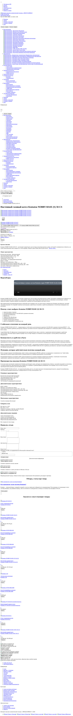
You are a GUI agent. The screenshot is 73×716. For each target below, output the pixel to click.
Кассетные (21, 37)
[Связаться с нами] (37, 714)
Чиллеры (20, 46)
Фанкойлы (21, 43)
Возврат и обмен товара (9, 678)
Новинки (5, 19)
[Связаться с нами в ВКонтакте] (64, 714)
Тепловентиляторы (26, 61)
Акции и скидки (7, 676)
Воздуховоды (9, 90)
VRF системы (23, 48)
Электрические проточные (12, 69)
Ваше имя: (3, 428)
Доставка (5, 672)
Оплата (5, 5)
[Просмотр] (1, 529)
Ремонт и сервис (7, 10)
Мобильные (22, 33)
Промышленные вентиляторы (13, 87)
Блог (4, 24)
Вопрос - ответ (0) (7, 274)
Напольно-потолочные (30, 38)
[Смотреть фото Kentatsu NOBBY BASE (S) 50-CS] (3, 221)
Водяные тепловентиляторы (33, 62)
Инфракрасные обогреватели (34, 56)
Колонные (20, 42)
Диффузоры (9, 88)
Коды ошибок (6, 706)
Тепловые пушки (25, 60)
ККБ (16, 47)
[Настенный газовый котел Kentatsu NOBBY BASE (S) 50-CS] (16, 210)
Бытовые (8, 76)
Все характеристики (5, 267)
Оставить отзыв (4, 457)
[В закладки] (1, 511)
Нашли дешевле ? (5, 237)
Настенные (21, 30)
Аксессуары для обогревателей (35, 64)
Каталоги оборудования (9, 708)
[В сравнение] (1, 571)
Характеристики (7, 272)
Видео (4, 269)
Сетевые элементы (10, 92)
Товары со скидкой (8, 683)
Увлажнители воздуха (8, 693)
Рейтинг (3, 429)
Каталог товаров (7, 113)
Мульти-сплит (23, 32)
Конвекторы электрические (32, 55)
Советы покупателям (8, 705)
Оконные (20, 34)
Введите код (5, 453)
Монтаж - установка (8, 670)
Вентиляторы (9, 84)
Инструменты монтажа (30, 51)
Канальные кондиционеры (9, 700)
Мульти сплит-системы (9, 690)
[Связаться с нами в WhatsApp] (23, 714)
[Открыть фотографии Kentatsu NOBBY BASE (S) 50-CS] (16, 215)
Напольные (21, 39)
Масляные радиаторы (28, 57)
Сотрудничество (7, 8)
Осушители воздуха (8, 696)
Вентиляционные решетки (12, 89)
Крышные (20, 44)
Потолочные (22, 41)
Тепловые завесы (25, 58)
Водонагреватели (7, 698)
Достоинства (4, 443)
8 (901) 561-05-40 (5, 14)
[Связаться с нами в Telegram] (9, 714)
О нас (4, 669)
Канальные (21, 35)
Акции (5, 20)
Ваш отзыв (3, 437)
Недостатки (3, 449)
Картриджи (9, 96)
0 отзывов (3, 228)
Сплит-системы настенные (10, 689)
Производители (7, 681)
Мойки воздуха (10, 73)
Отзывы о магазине (8, 21)
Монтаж (5, 6)
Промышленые (10, 78)
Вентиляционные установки (13, 85)
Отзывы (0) (6, 273)
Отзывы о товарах (7, 23)
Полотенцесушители (11, 82)
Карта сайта (6, 680)
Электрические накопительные (13, 67)
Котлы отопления (10, 80)
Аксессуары (22, 50)
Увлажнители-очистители (12, 71)
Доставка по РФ (7, 4)
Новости (5, 709)
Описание (5, 270)
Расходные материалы (29, 52)
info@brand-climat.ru (5, 15)
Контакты (5, 9)
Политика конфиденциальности (11, 684)
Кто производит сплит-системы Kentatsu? (13, 484)
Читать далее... (52, 248)
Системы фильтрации (11, 94)
